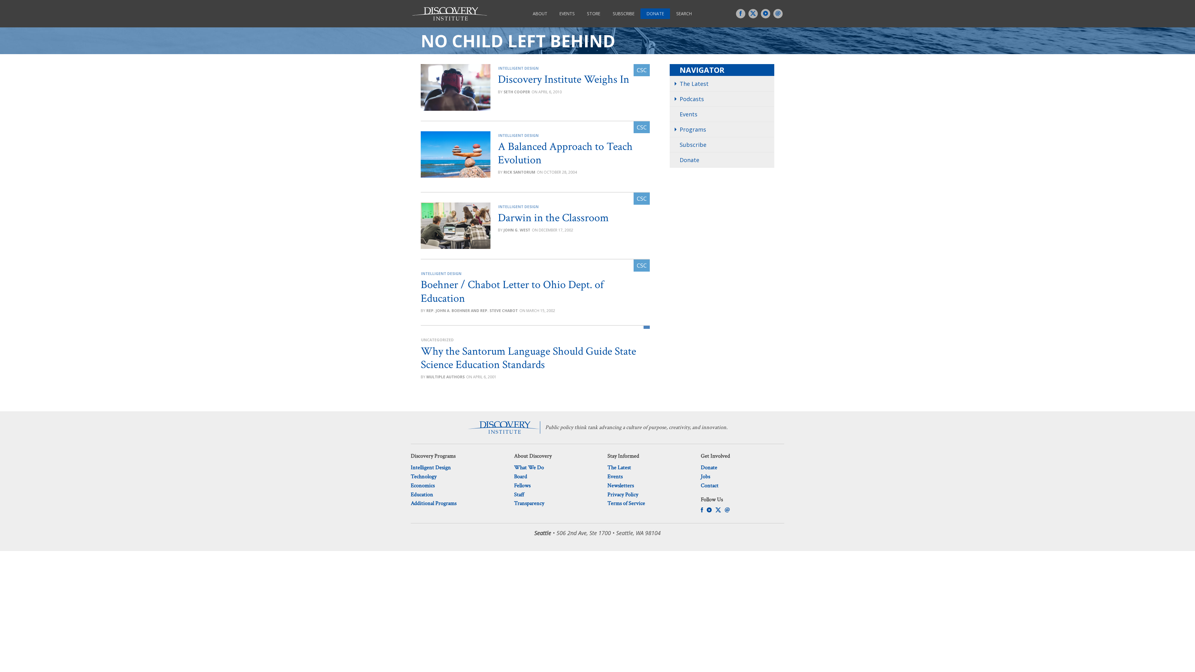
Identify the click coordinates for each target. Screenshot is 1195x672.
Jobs (705, 476)
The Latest (694, 83)
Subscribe (624, 13)
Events (567, 13)
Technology (424, 476)
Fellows (522, 485)
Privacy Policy (622, 494)
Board (520, 476)
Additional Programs (434, 503)
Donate (655, 13)
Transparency (529, 503)
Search (684, 13)
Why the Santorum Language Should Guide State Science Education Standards (528, 358)
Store (593, 13)
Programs (693, 129)
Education (422, 494)
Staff (519, 494)
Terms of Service (626, 503)
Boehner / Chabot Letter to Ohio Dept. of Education (512, 292)
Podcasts (692, 99)
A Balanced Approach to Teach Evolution (565, 153)
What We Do (529, 467)
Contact (710, 485)
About (540, 13)
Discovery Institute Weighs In (563, 79)
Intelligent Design (518, 68)
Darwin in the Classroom (553, 218)
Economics (423, 485)
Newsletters (620, 485)
